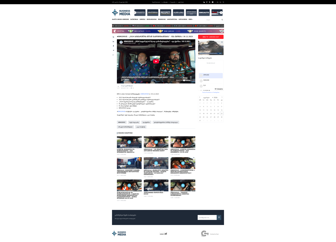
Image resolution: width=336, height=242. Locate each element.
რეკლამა (173, 2)
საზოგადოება (172, 19)
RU (220, 2)
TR (223, 2)
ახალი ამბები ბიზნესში (120, 19)
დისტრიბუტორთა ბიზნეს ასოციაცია (166, 122)
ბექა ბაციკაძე (134, 122)
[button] (134, 12)
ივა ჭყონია (146, 122)
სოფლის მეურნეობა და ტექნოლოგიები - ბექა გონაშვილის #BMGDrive (125, 151)
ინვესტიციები (152, 19)
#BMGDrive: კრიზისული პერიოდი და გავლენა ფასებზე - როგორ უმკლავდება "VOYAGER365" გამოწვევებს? (156, 172)
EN (217, 2)
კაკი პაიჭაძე (141, 127)
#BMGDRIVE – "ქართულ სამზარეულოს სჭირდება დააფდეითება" (180, 194)
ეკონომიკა (134, 19)
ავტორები (181, 2)
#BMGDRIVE (144, 94)
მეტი (190, 19)
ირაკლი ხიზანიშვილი (125, 127)
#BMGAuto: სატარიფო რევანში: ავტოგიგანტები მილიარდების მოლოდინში (128, 172)
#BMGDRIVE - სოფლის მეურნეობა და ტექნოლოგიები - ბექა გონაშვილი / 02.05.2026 (183, 151)
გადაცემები (183, 19)
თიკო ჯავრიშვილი (127, 86)
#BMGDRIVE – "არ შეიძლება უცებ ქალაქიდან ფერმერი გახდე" (156, 150)
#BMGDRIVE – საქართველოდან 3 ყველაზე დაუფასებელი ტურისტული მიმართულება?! (183, 172)
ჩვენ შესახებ (156, 2)
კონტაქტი (165, 2)
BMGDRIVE (121, 111)
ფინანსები (162, 19)
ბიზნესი (142, 19)
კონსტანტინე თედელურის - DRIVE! (154, 193)
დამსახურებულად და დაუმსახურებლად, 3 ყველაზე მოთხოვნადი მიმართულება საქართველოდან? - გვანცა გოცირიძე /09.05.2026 (128, 195)
